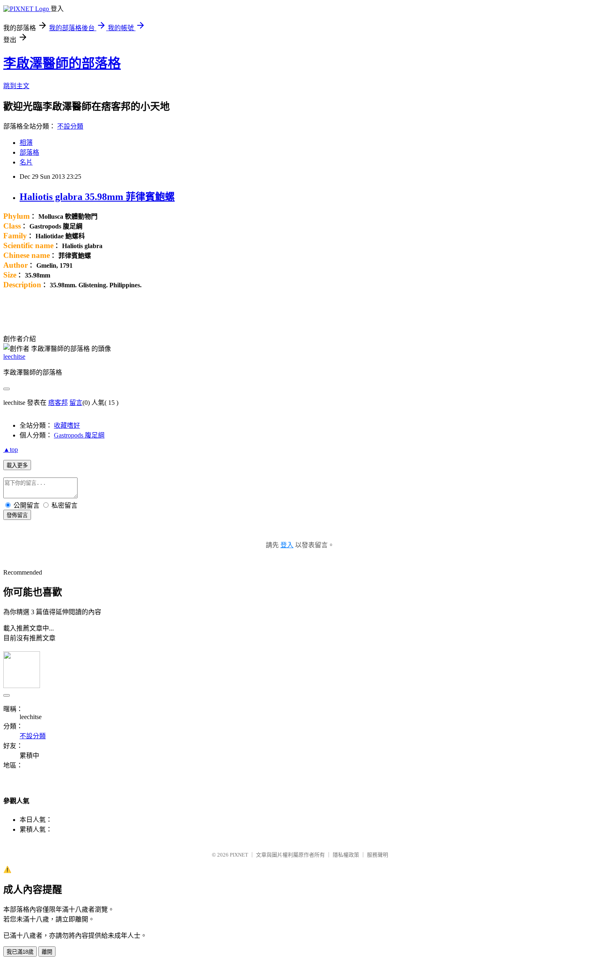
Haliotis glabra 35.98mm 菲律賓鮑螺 (97, 196)
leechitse (14, 356)
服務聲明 (377, 855)
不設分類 (70, 126)
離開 (47, 952)
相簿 (26, 142)
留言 (75, 402)
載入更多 (17, 465)
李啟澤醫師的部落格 (62, 63)
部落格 (29, 152)
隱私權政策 (346, 855)
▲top (10, 449)
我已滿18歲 (20, 952)
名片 (26, 162)
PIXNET (239, 855)
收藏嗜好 (67, 425)
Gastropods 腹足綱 (79, 435)
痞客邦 (58, 402)
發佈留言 (17, 515)
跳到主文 (16, 85)
